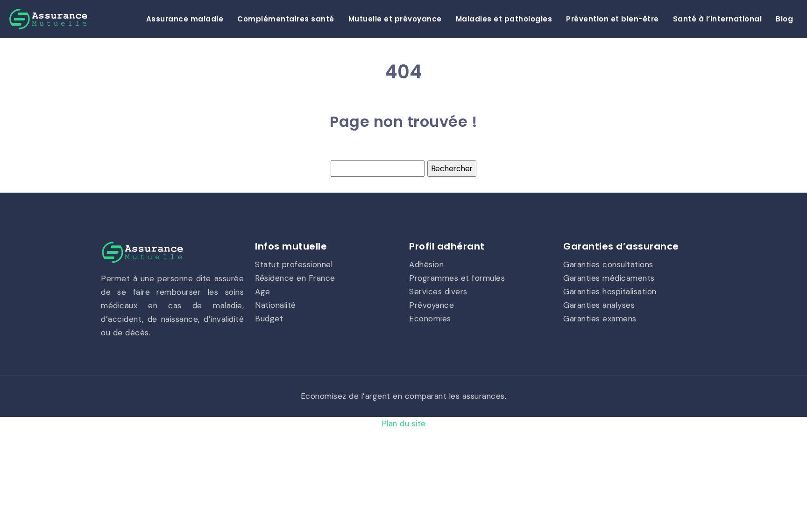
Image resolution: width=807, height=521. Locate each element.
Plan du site (404, 423)
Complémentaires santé (285, 19)
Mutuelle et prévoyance (395, 19)
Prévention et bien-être (612, 19)
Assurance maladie (185, 19)
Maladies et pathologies (504, 19)
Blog (784, 19)
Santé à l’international (717, 19)
